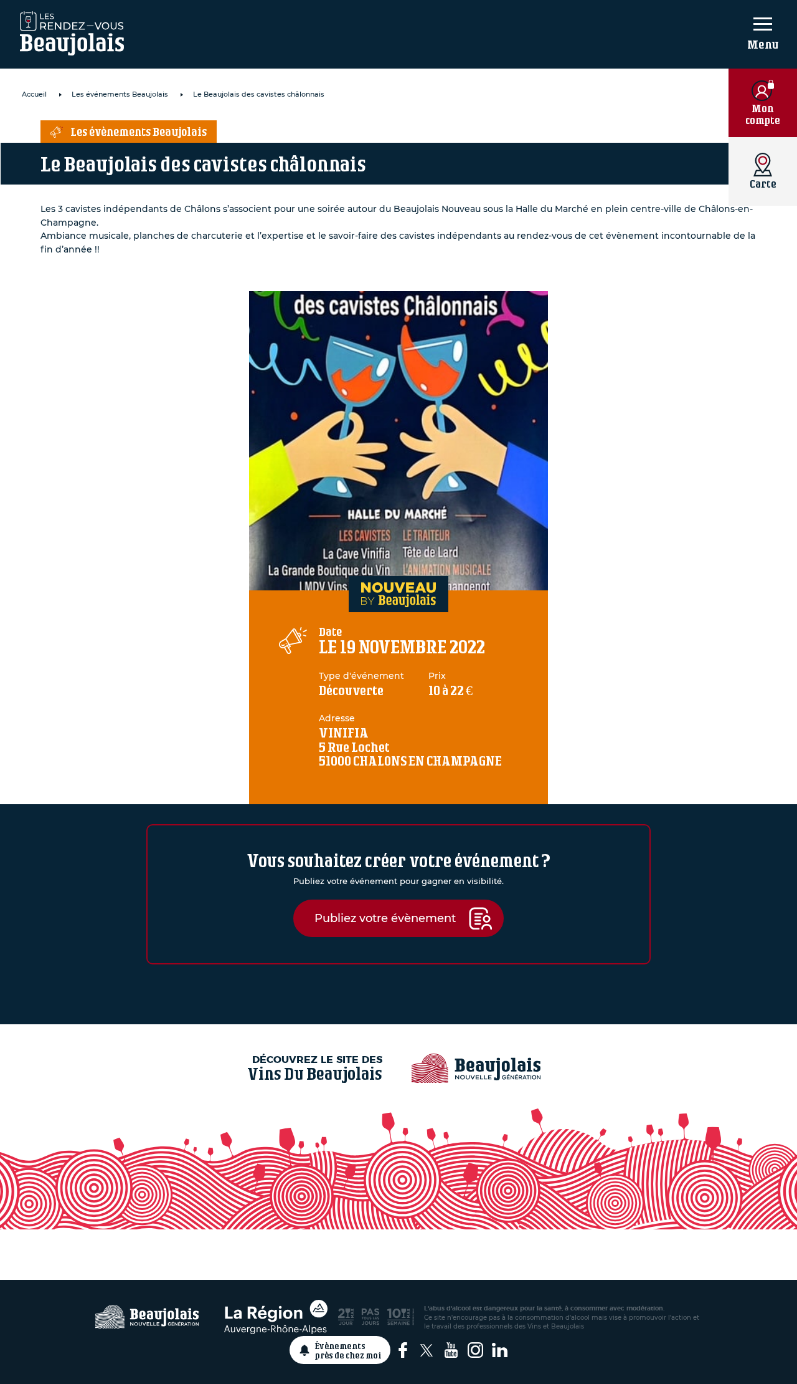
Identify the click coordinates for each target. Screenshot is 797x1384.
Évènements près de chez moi (348, 1350)
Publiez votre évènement (385, 918)
